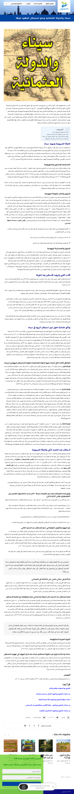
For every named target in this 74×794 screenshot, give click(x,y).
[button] (6, 3)
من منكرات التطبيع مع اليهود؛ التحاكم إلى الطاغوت (54, 710)
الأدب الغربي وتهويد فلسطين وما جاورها (57, 134)
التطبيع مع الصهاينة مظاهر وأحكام (59, 688)
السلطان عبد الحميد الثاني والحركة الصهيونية (56, 139)
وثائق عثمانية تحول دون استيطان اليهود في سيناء (55, 136)
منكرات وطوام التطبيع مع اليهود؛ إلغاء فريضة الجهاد (54, 699)
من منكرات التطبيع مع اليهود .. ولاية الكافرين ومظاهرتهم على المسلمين (48, 705)
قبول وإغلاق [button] (23, 787)
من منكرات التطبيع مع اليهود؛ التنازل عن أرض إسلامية (53, 693)
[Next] (5, 734)
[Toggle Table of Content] (66, 129)
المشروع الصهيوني (64, 761)
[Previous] (8, 734)
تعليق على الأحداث (37, 717)
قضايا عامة (28, 717)
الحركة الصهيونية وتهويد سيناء (60, 132)
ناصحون (63, 717)
